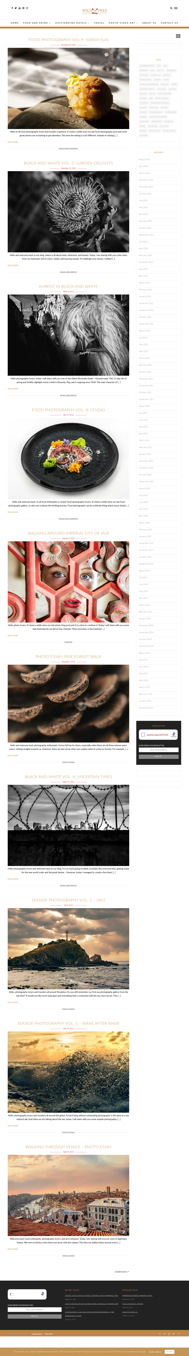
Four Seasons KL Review (132, 1304)
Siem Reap (144, 121)
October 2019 (145, 557)
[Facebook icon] (12, 8)
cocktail (144, 75)
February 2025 (145, 221)
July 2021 (143, 413)
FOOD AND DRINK (35, 23)
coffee (167, 75)
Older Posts (121, 1271)
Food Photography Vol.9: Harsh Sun (68, 40)
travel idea (154, 130)
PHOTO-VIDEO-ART (122, 23)
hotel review (164, 93)
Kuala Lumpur (162, 98)
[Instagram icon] (27, 8)
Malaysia (144, 103)
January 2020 (145, 536)
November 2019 (146, 550)
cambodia (171, 70)
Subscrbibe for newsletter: (151, 746)
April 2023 (143, 276)
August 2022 (144, 331)
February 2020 (145, 530)
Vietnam (143, 135)
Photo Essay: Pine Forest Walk (68, 657)
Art (158, 66)
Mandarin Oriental (160, 103)
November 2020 (146, 468)
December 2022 (146, 303)
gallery (164, 84)
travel (143, 130)
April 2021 (143, 434)
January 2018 (145, 701)
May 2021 (143, 427)
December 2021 (146, 379)
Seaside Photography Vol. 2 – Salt (68, 900)
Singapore (156, 121)
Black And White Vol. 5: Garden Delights (68, 163)
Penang (143, 112)
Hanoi (174, 84)
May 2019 (143, 591)
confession (145, 79)
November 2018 (146, 632)
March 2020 (144, 523)
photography (156, 112)
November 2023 (146, 262)
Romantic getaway (158, 117)
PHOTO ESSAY (68, 762)
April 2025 (143, 214)
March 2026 (144, 173)
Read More (13, 142)
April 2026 (143, 166)
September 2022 (146, 324)
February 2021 (145, 447)
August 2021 (144, 406)
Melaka (143, 107)
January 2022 (145, 372)
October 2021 (145, 392)
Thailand (152, 126)
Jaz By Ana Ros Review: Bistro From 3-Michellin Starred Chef (92, 1304)
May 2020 (143, 509)
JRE (151, 98)
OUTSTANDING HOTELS (71, 23)
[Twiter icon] (16, 8)
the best (164, 126)
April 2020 (143, 516)
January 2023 (145, 296)
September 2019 (146, 564)
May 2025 (143, 207)
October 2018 (145, 639)
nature (164, 107)
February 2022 (145, 365)
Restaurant (171, 112)
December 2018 (146, 625)
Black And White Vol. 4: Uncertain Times (68, 777)
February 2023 (145, 290)
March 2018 (144, 687)
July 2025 (143, 201)
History (172, 89)
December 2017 (146, 708)
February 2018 (145, 694)
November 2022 (146, 310)
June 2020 (143, 502)
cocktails (155, 75)
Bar (152, 70)
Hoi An (143, 93)
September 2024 (146, 235)
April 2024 (143, 248)
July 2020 (143, 495)
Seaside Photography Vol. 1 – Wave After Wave (68, 1024)
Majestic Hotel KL (130, 1312)
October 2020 (145, 475)
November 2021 (146, 386)
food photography (149, 84)
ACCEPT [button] (169, 1352)
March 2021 (144, 440)
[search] (171, 8)
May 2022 (143, 344)
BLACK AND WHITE (68, 272)
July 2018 (143, 660)
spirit (142, 126)
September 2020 (146, 481)
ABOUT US (149, 23)
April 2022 (143, 351)
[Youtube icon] (20, 8)
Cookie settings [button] (155, 1352)
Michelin (154, 107)
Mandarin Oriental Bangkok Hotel (137, 1295)
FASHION (68, 642)
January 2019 (145, 619)
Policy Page (49, 1334)
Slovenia (169, 121)
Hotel (152, 93)
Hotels (143, 98)
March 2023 (144, 283)
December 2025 (146, 180)
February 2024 (145, 255)
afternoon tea (147, 66)
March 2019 (144, 605)
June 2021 (143, 420)
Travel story (169, 130)
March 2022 (144, 358)
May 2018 (143, 674)
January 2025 (145, 228)
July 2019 (143, 578)
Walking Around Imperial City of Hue (68, 533)
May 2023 (143, 269)
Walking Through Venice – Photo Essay (68, 1147)
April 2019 (143, 598)
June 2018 (143, 667)
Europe (157, 79)
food (166, 79)
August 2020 (144, 488)
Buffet (160, 70)
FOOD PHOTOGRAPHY (68, 148)
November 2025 (146, 187)
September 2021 (146, 399)
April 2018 (143, 680)
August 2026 (144, 159)
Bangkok (144, 70)
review (143, 117)
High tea (161, 89)
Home (15, 23)
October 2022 (145, 317)
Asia (165, 66)
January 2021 (145, 454)
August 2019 (144, 571)
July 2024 (143, 242)
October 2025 (145, 194)
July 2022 (143, 338)
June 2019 (143, 584)
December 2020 (146, 461)
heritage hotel (147, 89)
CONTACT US (169, 23)
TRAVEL (99, 23)
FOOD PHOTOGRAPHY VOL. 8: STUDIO (68, 410)
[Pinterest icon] (23, 8)
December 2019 (146, 543)
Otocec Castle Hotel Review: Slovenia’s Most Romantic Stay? (91, 1295)
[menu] (175, 8)
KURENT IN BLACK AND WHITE (68, 287)
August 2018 (144, 653)
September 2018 (146, 646)
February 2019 (145, 612)
